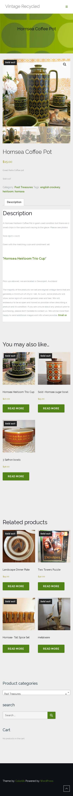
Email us (62, 315)
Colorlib (20, 781)
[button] (64, 64)
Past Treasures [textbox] (35, 693)
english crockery (50, 187)
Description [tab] (14, 202)
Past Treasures (24, 187)
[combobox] (36, 692)
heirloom (8, 191)
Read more (16, 408)
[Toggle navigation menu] (67, 7)
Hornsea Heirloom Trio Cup (24, 258)
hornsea (19, 191)
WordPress (46, 781)
